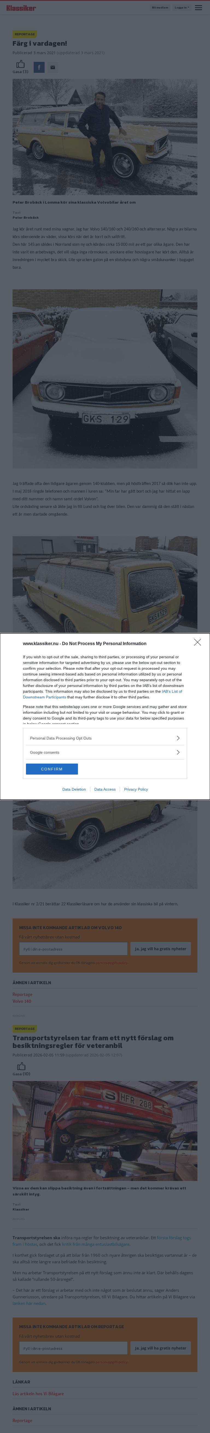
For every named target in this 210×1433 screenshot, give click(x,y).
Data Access (105, 789)
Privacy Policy (136, 789)
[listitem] (105, 738)
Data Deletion (74, 789)
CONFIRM (52, 769)
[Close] (199, 644)
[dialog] (105, 716)
